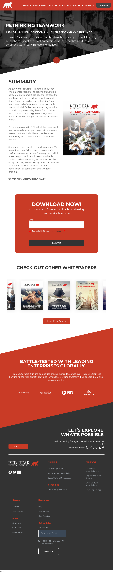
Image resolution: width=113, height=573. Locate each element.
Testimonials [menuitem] (17, 511)
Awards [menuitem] (15, 507)
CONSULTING (39, 5)
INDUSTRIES (65, 5)
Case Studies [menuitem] (44, 516)
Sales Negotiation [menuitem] (55, 469)
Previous (5, 291)
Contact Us (18, 446)
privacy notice (55, 231)
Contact (103, 5)
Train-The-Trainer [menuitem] (93, 490)
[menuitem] (62, 483)
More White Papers (56, 321)
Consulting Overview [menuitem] (57, 490)
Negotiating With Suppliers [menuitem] (93, 477)
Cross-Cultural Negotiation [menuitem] (60, 478)
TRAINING (26, 5)
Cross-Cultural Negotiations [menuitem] (92, 484)
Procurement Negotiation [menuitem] (59, 473)
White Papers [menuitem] (44, 511)
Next (108, 291)
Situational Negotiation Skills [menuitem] (93, 470)
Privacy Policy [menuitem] (18, 532)
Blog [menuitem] (40, 507)
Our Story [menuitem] (16, 523)
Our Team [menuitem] (16, 528)
